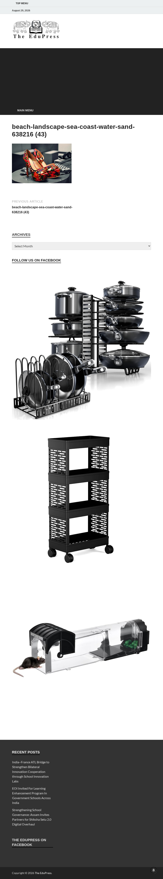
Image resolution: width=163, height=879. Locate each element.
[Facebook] (120, 10)
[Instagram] (126, 10)
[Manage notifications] (153, 870)
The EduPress (43, 873)
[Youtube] (143, 10)
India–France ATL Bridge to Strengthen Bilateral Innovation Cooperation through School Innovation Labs (30, 771)
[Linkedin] (137, 10)
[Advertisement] (81, 76)
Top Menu (22, 3)
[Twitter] (132, 10)
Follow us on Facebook (36, 260)
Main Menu (25, 110)
